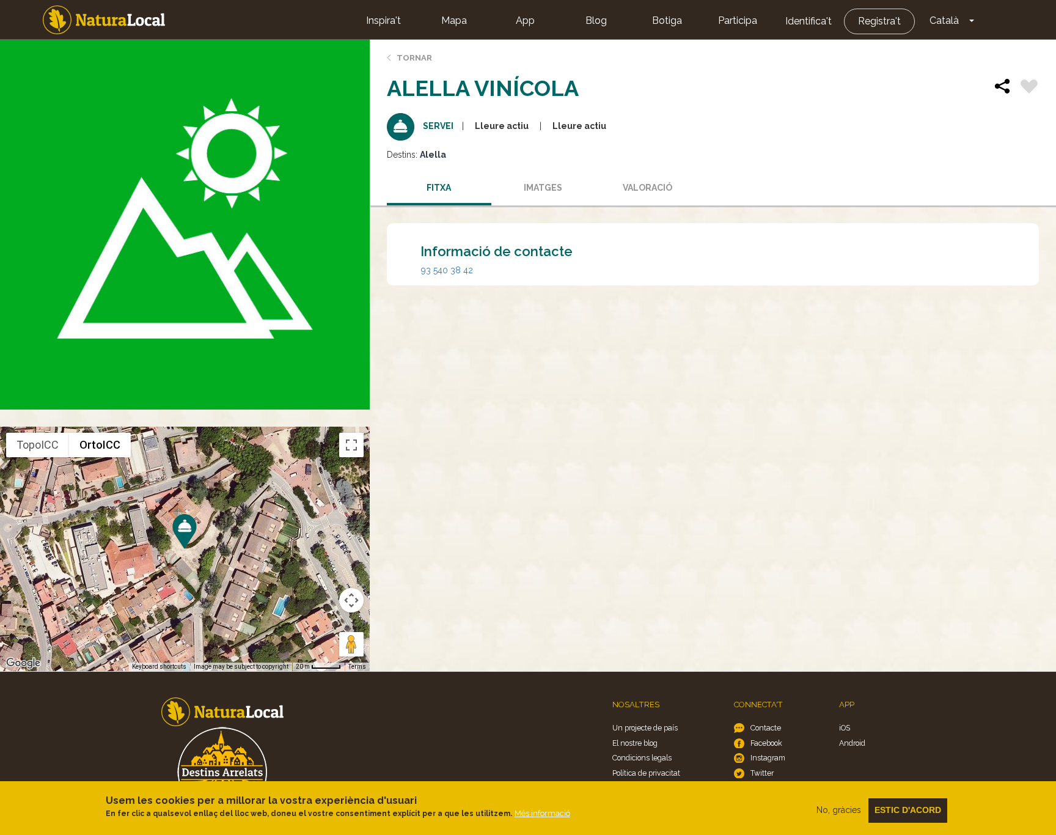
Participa (737, 20)
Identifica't (808, 21)
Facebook (766, 743)
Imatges (543, 188)
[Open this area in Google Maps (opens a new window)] (23, 663)
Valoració (647, 188)
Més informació (542, 813)
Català (944, 20)
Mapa (454, 20)
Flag (1029, 88)
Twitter (762, 773)
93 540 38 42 (447, 270)
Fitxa (439, 188)
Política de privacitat (646, 773)
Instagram (767, 757)
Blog (596, 20)
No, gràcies (838, 810)
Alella (433, 155)
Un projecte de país (645, 727)
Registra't (879, 21)
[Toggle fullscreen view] (351, 445)
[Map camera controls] (351, 600)
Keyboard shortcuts (159, 666)
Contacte (765, 727)
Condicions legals (642, 757)
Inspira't (383, 20)
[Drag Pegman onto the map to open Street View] (351, 644)
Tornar (414, 57)
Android (852, 743)
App (525, 20)
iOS (844, 727)
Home (104, 20)
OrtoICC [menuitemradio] (99, 444)
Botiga (667, 20)
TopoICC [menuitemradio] (37, 444)
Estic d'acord (908, 810)
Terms (357, 666)
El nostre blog (635, 743)
